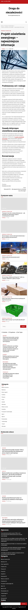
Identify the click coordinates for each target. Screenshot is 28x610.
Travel (3, 423)
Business (4, 389)
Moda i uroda (5, 406)
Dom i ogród (4, 392)
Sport (3, 414)
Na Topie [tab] (19, 332)
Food (3, 399)
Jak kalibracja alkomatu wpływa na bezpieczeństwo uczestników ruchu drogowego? (11, 375)
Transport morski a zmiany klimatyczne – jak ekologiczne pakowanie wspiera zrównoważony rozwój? (14, 204)
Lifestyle (4, 344)
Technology (4, 421)
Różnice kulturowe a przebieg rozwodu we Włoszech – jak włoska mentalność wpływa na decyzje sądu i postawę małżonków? (10, 348)
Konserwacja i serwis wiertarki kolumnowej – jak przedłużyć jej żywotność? (14, 227)
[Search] (26, 22)
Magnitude (20, 606)
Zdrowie (4, 335)
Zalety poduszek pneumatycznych (14, 248)
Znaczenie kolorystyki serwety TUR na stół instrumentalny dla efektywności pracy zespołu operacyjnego (11, 339)
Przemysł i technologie (6, 30)
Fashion (3, 394)
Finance (3, 397)
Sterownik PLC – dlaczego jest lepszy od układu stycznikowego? (15, 189)
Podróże (5, 354)
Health (3, 401)
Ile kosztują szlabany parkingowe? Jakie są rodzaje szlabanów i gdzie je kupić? (14, 268)
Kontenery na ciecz (6, 185)
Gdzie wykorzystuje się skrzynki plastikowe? (14, 311)
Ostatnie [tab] (4, 332)
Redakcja (3, 48)
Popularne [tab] (12, 332)
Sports (3, 416)
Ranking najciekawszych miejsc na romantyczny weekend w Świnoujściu (11, 358)
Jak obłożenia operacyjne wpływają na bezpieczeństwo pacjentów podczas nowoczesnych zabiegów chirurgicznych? (10, 366)
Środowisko (4, 419)
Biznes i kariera (5, 387)
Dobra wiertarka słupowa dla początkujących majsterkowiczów (14, 289)
